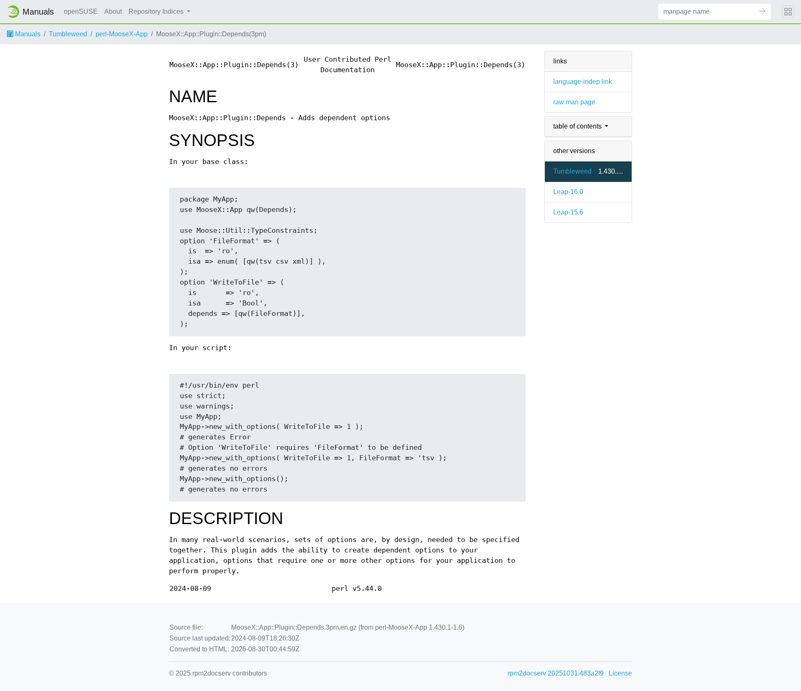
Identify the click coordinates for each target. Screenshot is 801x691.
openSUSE (81, 11)
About (113, 11)
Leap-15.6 (568, 212)
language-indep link (582, 81)
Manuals (26, 34)
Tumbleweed (68, 34)
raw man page (574, 102)
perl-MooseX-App (122, 34)
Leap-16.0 (568, 191)
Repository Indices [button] (156, 11)
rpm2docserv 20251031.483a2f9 (556, 673)
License (620, 673)
